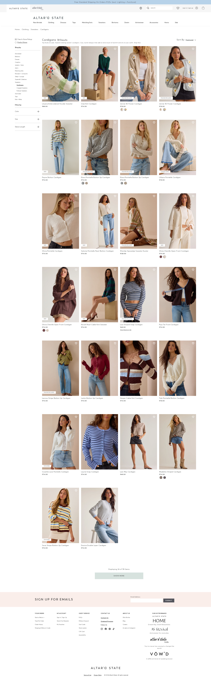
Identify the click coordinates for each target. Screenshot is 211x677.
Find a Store (22, 42)
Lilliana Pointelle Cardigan (170, 177)
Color (17, 111)
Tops (74, 23)
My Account (61, 613)
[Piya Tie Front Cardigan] (177, 294)
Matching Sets (87, 23)
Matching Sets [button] (19, 71)
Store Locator (83, 628)
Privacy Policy (98, 675)
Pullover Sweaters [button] (22, 91)
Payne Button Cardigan (51, 177)
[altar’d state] (18, 8)
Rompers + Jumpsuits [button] (21, 73)
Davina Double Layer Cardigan (93, 545)
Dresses (63, 23)
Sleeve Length (20, 127)
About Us (126, 613)
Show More (119, 576)
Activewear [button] (18, 53)
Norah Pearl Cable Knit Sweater (94, 325)
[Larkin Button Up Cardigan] (99, 368)
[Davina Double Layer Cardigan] (99, 515)
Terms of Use (87, 675)
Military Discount (84, 621)
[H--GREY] (83, 183)
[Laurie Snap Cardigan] (99, 441)
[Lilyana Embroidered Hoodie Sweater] (60, 74)
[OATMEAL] (122, 109)
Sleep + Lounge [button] (19, 76)
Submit (168, 600)
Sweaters (102, 23)
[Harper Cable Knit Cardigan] (138, 368)
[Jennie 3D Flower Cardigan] (138, 74)
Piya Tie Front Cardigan (168, 325)
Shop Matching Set (125, 330)
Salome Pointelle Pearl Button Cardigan (97, 251)
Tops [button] (16, 96)
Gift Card (82, 631)
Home (166, 23)
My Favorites (60, 624)
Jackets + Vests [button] (19, 65)
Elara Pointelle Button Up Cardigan (95, 177)
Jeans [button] (16, 68)
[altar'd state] (48, 18)
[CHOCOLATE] (161, 257)
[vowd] (159, 654)
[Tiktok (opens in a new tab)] (113, 629)
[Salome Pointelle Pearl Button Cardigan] (99, 221)
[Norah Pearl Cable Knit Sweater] (99, 294)
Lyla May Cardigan (127, 472)
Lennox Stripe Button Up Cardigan (56, 398)
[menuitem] (37, 22)
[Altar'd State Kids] (159, 640)
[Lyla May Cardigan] (138, 441)
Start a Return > (39, 617)
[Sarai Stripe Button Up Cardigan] (60, 515)
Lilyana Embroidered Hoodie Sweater (57, 104)
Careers (125, 624)
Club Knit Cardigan (89, 104)
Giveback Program (107, 621)
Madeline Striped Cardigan (170, 472)
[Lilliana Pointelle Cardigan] (177, 147)
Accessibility (82, 635)
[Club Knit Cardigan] (99, 74)
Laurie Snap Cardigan (90, 472)
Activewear (139, 23)
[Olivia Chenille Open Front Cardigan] (177, 221)
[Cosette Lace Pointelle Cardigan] (60, 441)
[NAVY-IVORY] (164, 477)
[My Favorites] (178, 8)
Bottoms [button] (17, 56)
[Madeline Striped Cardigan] (177, 441)
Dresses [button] (17, 59)
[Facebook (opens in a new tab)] (105, 629)
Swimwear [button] (18, 93)
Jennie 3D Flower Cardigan (131, 104)
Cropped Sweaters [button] (22, 88)
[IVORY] (86, 183)
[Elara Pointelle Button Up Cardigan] (99, 147)
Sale (176, 23)
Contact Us (105, 613)
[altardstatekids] (37, 8)
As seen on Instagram (129, 628)
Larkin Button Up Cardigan (92, 398)
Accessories (154, 23)
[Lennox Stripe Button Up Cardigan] (60, 368)
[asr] (159, 629)
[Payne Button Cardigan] (60, 147)
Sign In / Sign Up (62, 617)
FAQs (80, 617)
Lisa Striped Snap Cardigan (131, 325)
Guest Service (84, 613)
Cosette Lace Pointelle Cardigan (55, 472)
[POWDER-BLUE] (125, 109)
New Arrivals (37, 23)
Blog (124, 621)
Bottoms (115, 23)
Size (16, 119)
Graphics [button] (17, 62)
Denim (126, 23)
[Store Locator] (140, 8)
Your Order (39, 613)
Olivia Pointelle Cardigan (52, 251)
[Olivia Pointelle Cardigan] (60, 221)
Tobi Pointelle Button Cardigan (172, 398)
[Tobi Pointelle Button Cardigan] (177, 368)
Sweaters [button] (17, 82)
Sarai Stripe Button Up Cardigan (55, 545)
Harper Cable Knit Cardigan (131, 398)
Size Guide (82, 624)
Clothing (51, 23)
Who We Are (126, 617)
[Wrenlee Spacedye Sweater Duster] (138, 221)
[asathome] (159, 619)
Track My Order (39, 621)
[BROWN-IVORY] (161, 477)
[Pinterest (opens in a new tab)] (109, 629)
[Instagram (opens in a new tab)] (101, 629)
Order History (39, 624)
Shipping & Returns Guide (42, 628)
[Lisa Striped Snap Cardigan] (138, 294)
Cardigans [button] (20, 85)
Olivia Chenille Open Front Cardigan (174, 251)
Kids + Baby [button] (18, 99)
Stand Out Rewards (63, 621)
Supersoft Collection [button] (21, 79)
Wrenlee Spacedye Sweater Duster (134, 251)
